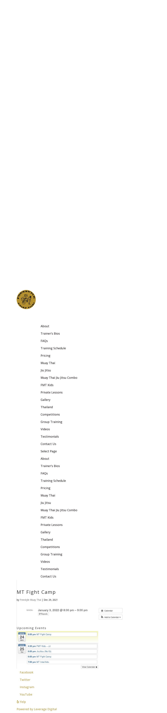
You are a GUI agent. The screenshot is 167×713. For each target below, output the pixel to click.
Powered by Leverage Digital (37, 709)
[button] (110, 617)
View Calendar (89, 666)
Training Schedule (53, 348)
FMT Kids (47, 385)
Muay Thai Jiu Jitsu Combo (59, 378)
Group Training (51, 422)
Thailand (47, 407)
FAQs (44, 341)
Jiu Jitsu (46, 370)
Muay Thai (48, 363)
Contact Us (48, 576)
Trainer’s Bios (50, 333)
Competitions (50, 414)
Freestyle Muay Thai (30, 599)
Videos (45, 429)
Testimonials (50, 569)
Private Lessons (52, 392)
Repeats (44, 613)
